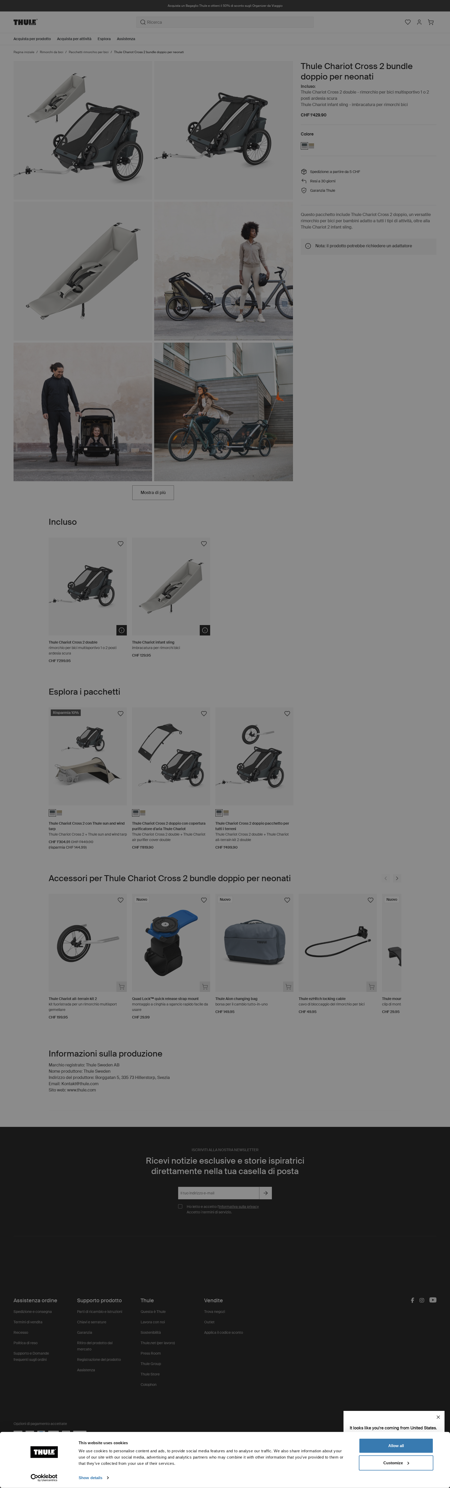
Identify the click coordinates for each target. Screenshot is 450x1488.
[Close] (438, 1417)
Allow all (396, 1445)
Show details (90, 1477)
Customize (393, 1462)
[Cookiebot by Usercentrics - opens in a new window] (44, 1478)
